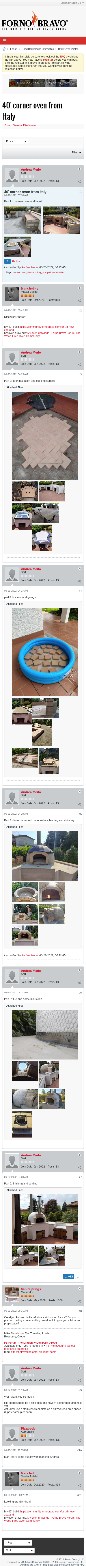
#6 (80, 992)
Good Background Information (38, 49)
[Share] (79, 182)
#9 (80, 1390)
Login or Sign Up (71, 2)
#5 (80, 814)
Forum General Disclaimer (20, 125)
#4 (80, 590)
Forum (13, 49)
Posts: (51, 180)
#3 (80, 374)
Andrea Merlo (31, 169)
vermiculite (58, 272)
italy (39, 272)
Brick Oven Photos (68, 49)
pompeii (47, 272)
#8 (80, 1311)
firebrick (31, 272)
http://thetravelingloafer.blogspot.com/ (33, 1352)
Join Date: (27, 180)
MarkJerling (30, 288)
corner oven (19, 272)
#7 (80, 1177)
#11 (79, 1495)
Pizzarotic (28, 1428)
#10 (79, 1450)
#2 (80, 310)
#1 (80, 191)
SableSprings (31, 1289)
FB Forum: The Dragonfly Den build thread (30, 1342)
